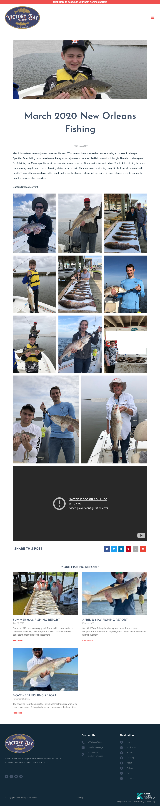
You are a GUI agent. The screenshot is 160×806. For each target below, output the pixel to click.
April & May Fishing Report (105, 620)
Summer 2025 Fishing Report (36, 620)
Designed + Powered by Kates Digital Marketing (135, 802)
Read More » (18, 640)
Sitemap (80, 798)
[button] (152, 17)
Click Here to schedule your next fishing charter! (80, 1)
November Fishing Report (34, 695)
